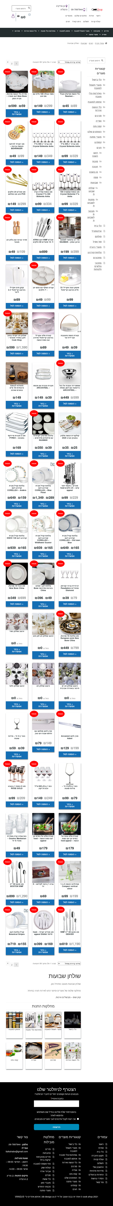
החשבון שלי (98, 1167)
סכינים (17, 31)
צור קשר (100, 1182)
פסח (96, 177)
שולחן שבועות (92, 191)
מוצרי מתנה (93, 34)
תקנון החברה (98, 1155)
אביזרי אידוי (45, 1171)
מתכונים (97, 257)
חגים (68, 21)
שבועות (84, 43)
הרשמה (56, 1127)
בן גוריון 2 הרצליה (61, 7)
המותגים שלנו (95, 131)
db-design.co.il (49, 1196)
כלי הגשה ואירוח (30, 31)
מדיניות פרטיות (97, 1170)
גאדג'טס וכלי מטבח (48, 31)
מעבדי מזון (46, 1182)
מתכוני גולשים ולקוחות (98, 266)
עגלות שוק (46, 1167)
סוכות (95, 161)
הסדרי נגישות (97, 1178)
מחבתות (97, 31)
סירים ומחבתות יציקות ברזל (43, 1158)
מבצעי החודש (44, 1186)
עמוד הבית (99, 43)
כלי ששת (47, 1179)
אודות (91, 15)
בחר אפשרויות (16, 113)
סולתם (98, 236)
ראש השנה (95, 154)
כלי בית (98, 225)
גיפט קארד (76, 21)
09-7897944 (77, 9)
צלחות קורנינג (95, 252)
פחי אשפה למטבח (42, 1163)
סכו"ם (48, 1175)
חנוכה (95, 166)
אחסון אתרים (34, 1196)
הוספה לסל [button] (68, 111)
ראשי (98, 15)
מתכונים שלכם (81, 15)
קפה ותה (97, 126)
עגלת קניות (95, 21)
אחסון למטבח (65, 31)
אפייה (104, 34)
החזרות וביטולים (96, 1174)
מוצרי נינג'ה (96, 247)
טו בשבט (93, 172)
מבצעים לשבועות (91, 215)
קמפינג (98, 142)
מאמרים (68, 15)
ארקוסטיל (97, 231)
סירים (106, 31)
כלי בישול (97, 79)
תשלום (86, 21)
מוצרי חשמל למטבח (81, 31)
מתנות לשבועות (91, 202)
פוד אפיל (97, 241)
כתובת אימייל (56, 1098)
